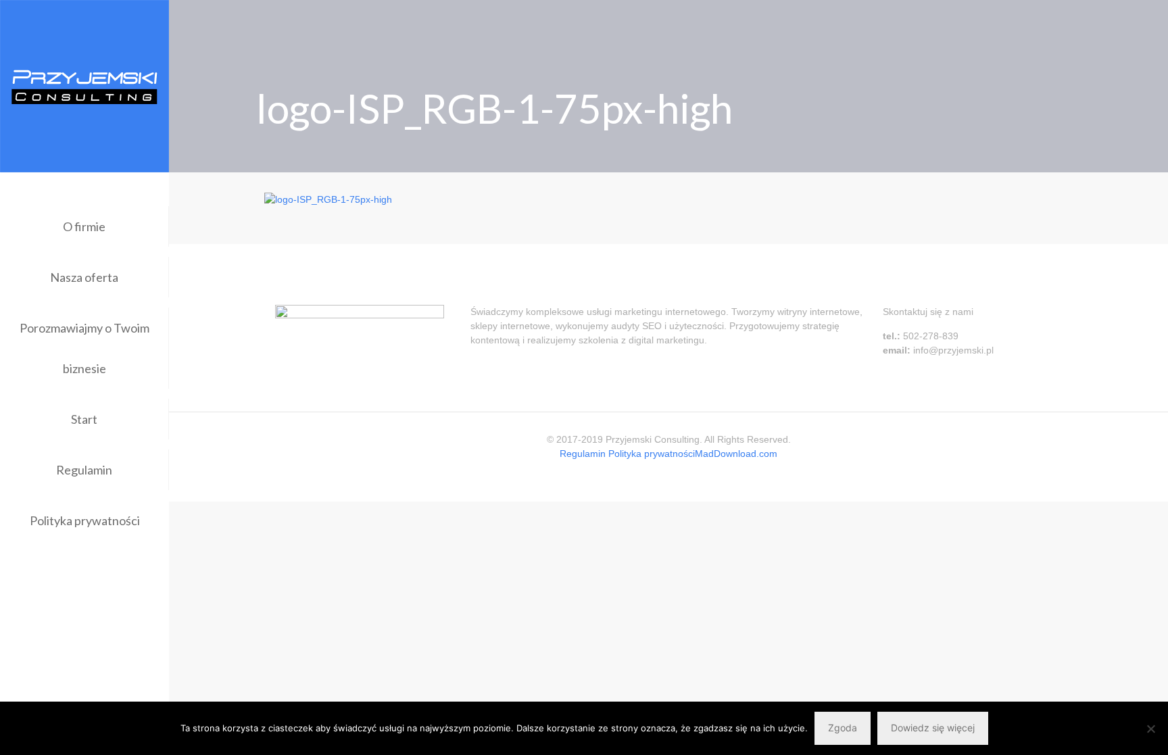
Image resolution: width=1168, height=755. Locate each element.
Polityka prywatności (85, 520)
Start (84, 419)
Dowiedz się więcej (933, 727)
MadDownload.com (736, 453)
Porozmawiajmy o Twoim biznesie (84, 348)
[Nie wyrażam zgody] (1151, 728)
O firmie (84, 226)
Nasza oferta (84, 277)
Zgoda (842, 727)
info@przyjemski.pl (953, 350)
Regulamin (84, 469)
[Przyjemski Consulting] (84, 86)
